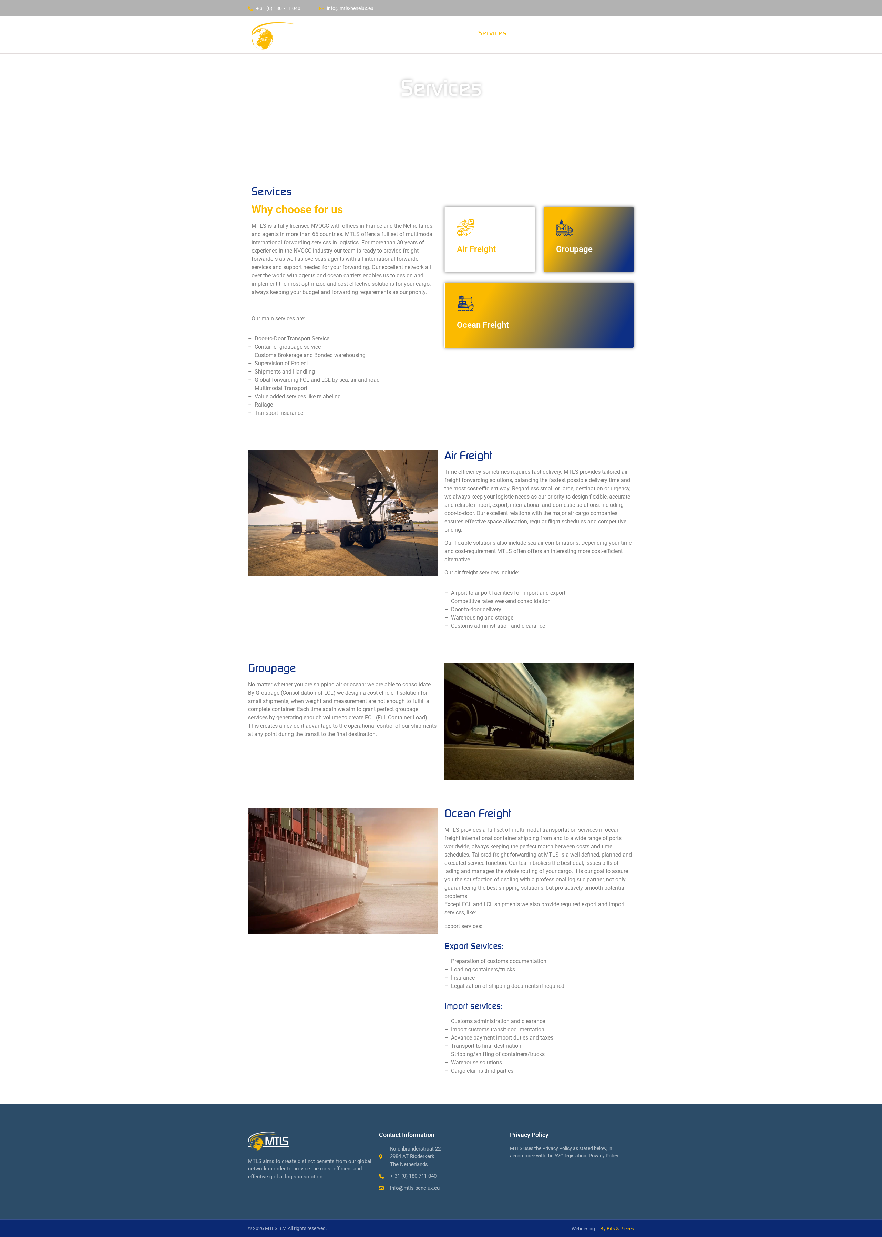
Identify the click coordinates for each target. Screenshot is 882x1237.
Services (492, 33)
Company (447, 33)
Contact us (539, 33)
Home (407, 33)
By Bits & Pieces (617, 1228)
